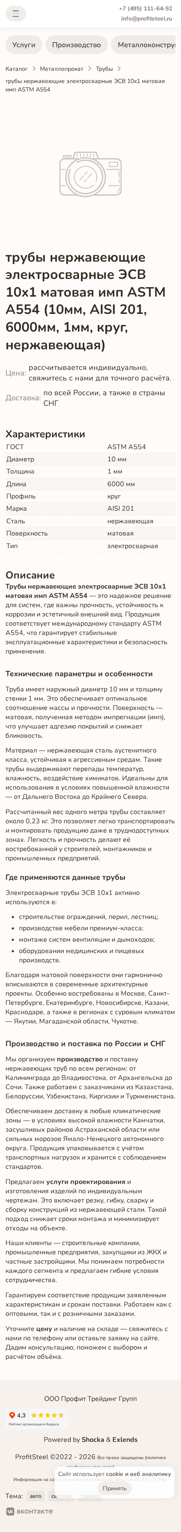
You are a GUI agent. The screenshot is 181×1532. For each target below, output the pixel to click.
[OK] (66, 1513)
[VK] (29, 1513)
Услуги (23, 45)
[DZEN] (93, 1513)
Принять (115, 1488)
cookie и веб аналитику (138, 1474)
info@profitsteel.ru (146, 19)
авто (35, 1496)
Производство (76, 45)
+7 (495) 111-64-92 (145, 9)
